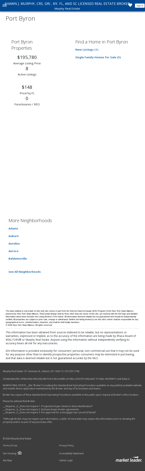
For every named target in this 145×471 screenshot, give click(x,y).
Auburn (13, 236)
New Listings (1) (86, 49)
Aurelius (14, 243)
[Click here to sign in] (130, 6)
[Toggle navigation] (4, 5)
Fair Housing (9, 453)
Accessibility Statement (71, 453)
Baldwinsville (17, 258)
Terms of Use (10, 445)
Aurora (13, 251)
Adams (13, 228)
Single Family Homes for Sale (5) (98, 57)
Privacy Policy (66, 445)
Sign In (140, 5)
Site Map (7, 460)
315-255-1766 (72, 371)
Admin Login (66, 460)
